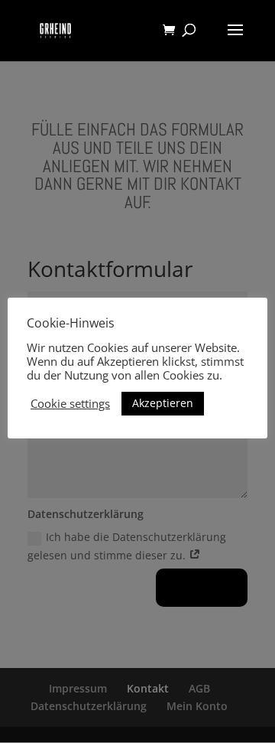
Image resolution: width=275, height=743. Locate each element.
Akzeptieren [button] (162, 403)
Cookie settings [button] (70, 403)
